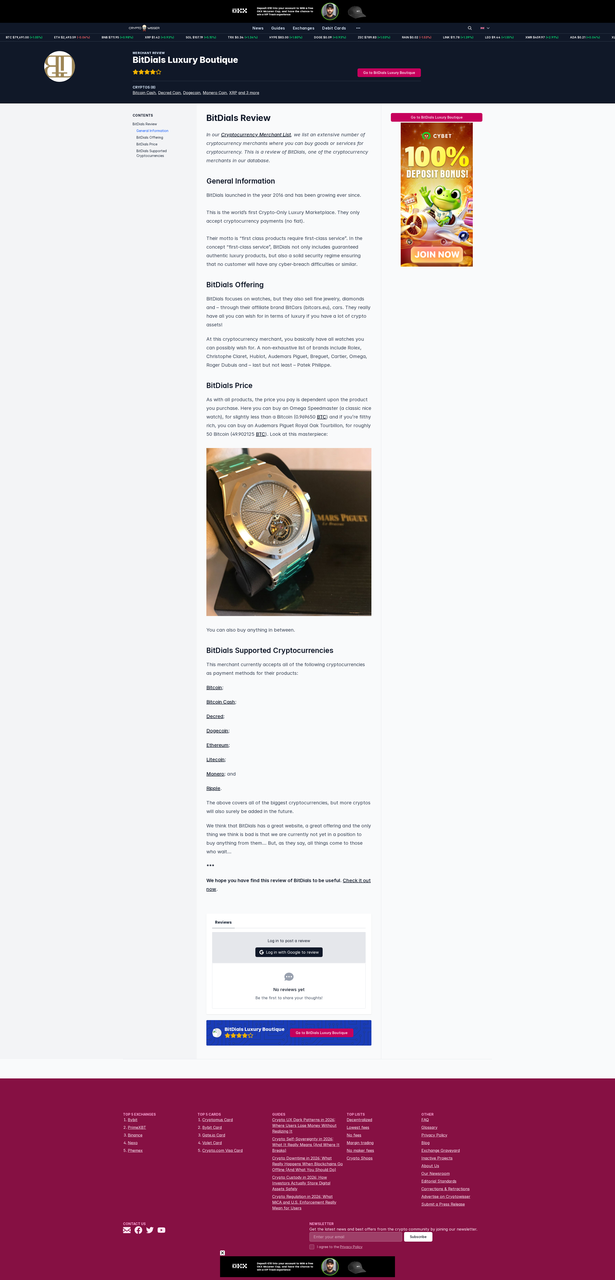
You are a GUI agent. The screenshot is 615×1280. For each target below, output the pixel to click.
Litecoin (215, 759)
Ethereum (217, 745)
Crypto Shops (360, 1158)
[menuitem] (258, 28)
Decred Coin (169, 92)
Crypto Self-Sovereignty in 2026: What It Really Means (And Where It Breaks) (305, 1144)
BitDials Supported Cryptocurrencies (151, 153)
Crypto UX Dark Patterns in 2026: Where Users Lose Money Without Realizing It (304, 1125)
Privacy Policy (434, 1135)
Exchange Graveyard (440, 1150)
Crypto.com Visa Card (222, 1150)
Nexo (133, 1142)
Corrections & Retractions (445, 1188)
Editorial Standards (438, 1181)
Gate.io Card (213, 1135)
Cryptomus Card (217, 1119)
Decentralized (359, 1119)
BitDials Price (146, 144)
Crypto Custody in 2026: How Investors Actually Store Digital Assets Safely (301, 1183)
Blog (425, 1142)
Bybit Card (212, 1127)
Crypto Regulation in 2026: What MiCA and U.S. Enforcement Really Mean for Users (304, 1202)
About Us (430, 1165)
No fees (354, 1135)
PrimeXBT (137, 1127)
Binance (135, 1135)
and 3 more (248, 92)
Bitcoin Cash (144, 92)
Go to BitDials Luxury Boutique (389, 73)
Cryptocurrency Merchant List (256, 135)
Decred (214, 716)
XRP (233, 92)
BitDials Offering (149, 137)
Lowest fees (358, 1127)
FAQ (425, 1119)
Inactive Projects (437, 1158)
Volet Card (212, 1142)
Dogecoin (191, 92)
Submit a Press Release (443, 1204)
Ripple (213, 788)
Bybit (132, 1119)
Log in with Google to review (292, 952)
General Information (152, 131)
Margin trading (360, 1142)
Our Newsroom (435, 1173)
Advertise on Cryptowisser (445, 1196)
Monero (215, 774)
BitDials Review (145, 124)
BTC (321, 417)
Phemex (135, 1150)
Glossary (429, 1127)
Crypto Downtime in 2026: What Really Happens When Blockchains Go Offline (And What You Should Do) (307, 1164)
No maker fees (360, 1150)
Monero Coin (215, 92)
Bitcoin (214, 687)
